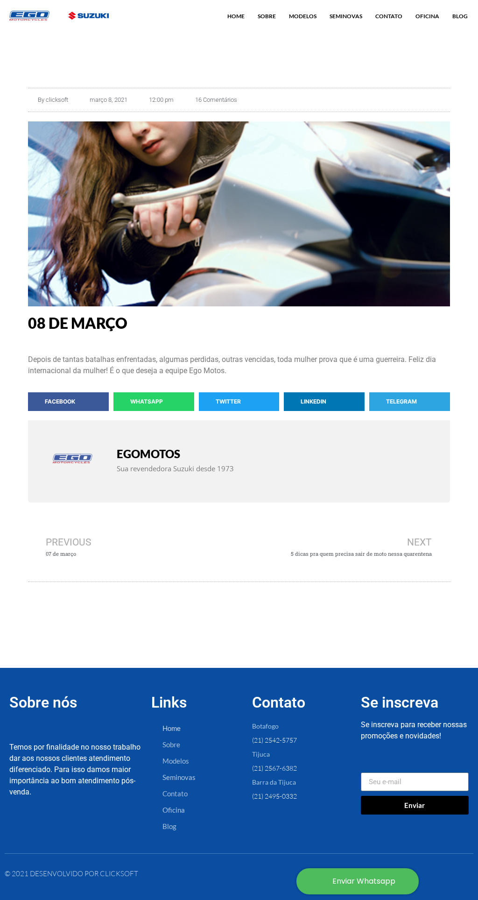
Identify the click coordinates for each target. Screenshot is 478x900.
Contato (388, 16)
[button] (68, 401)
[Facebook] (23, 828)
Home (236, 16)
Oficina (427, 16)
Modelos (302, 16)
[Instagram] (56, 828)
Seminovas (346, 16)
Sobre (267, 16)
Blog (460, 16)
